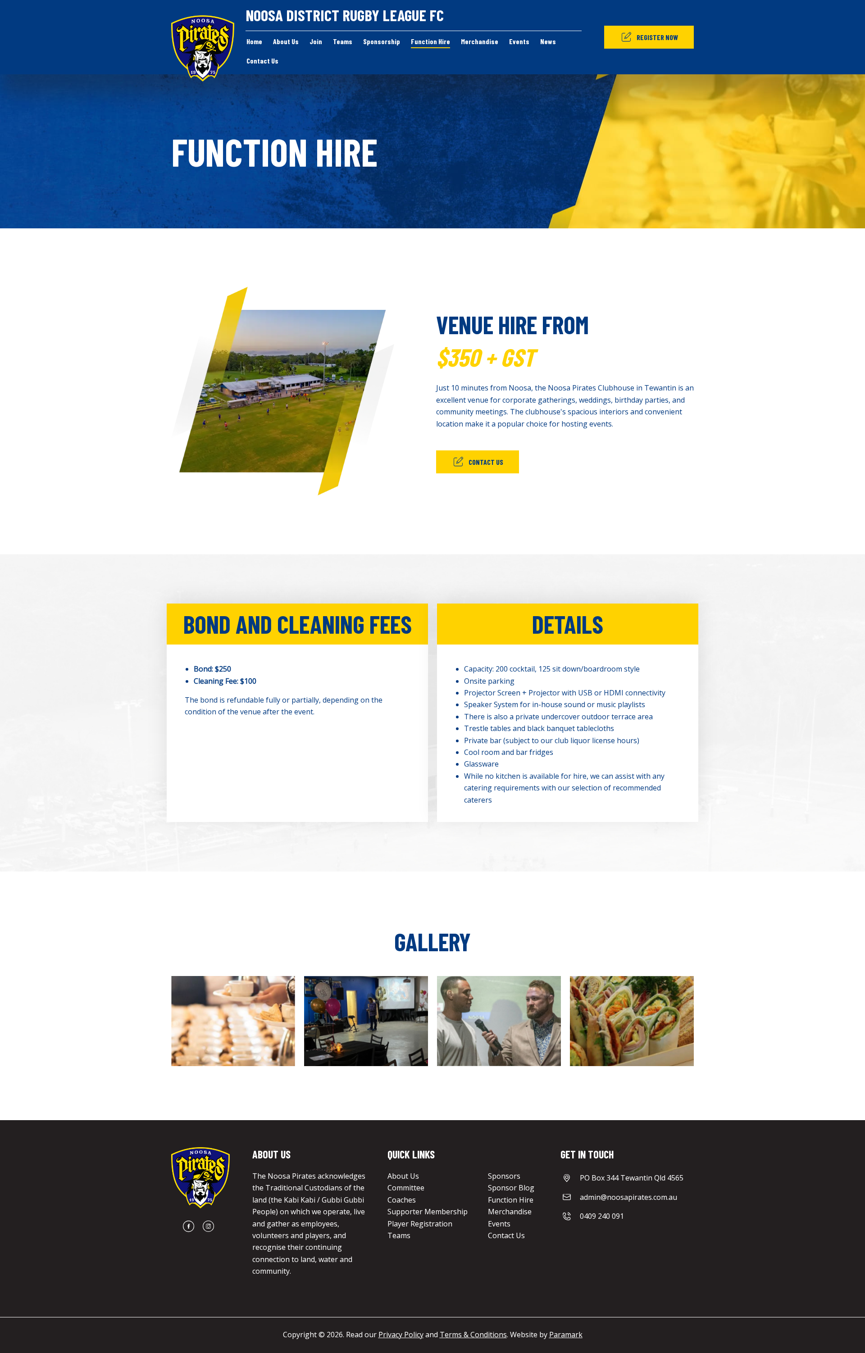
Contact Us (506, 1235)
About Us (403, 1176)
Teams (398, 1235)
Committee (405, 1188)
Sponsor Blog (511, 1188)
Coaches (401, 1200)
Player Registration (419, 1224)
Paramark (566, 1334)
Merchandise (510, 1212)
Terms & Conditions (473, 1334)
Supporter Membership (427, 1212)
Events (499, 1224)
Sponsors (504, 1176)
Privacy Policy (400, 1334)
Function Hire (510, 1200)
